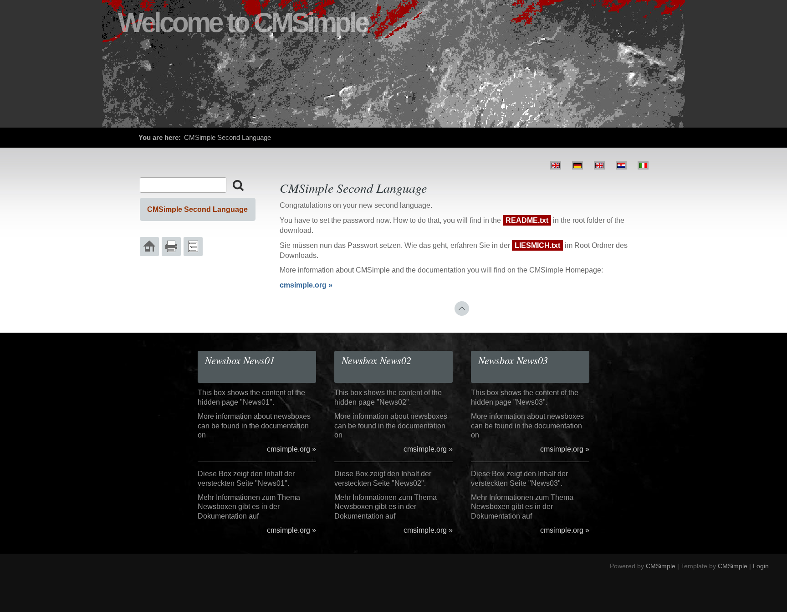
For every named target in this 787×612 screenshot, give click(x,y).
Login (761, 566)
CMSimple (660, 566)
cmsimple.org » (306, 285)
